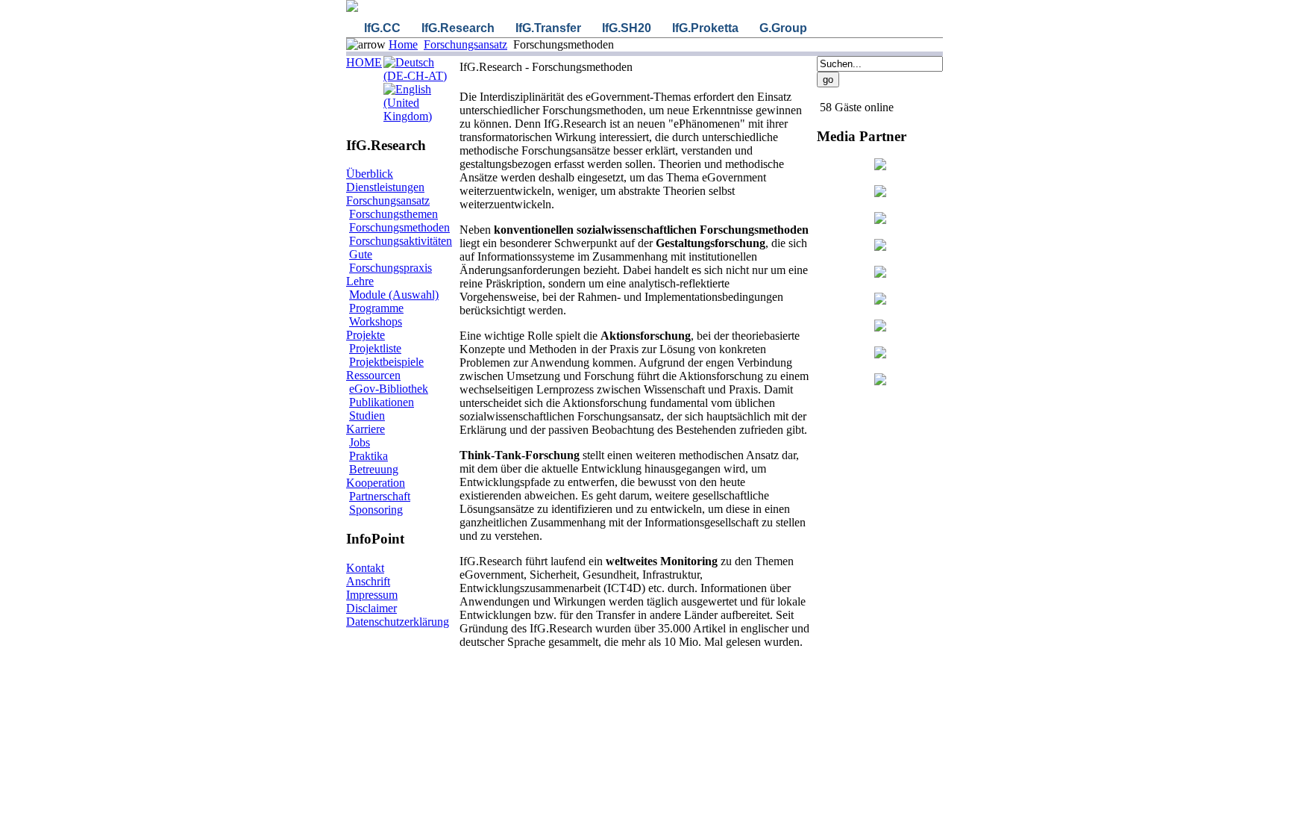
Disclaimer (371, 608)
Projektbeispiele (386, 361)
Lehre (360, 281)
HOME (364, 62)
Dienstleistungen (385, 187)
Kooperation (375, 482)
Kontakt (365, 567)
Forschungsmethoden (399, 227)
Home (403, 44)
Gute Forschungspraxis (390, 261)
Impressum (372, 594)
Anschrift (368, 581)
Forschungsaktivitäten (400, 240)
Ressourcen (373, 375)
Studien (367, 415)
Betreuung (373, 469)
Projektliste (375, 348)
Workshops (375, 321)
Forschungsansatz (465, 44)
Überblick (369, 173)
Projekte (365, 335)
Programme (376, 308)
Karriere (365, 429)
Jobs (359, 442)
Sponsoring (376, 509)
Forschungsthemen (393, 214)
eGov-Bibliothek (388, 388)
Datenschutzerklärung (397, 621)
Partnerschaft (379, 496)
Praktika (368, 455)
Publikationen (381, 402)
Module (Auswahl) (394, 294)
